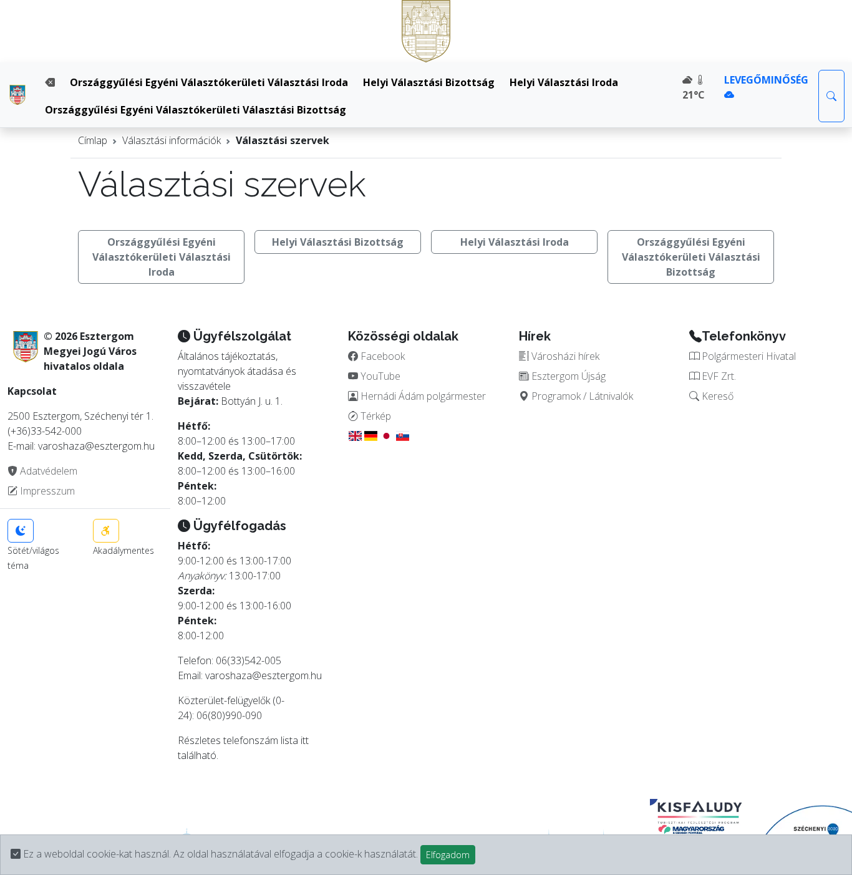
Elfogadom (448, 855)
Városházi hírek (564, 356)
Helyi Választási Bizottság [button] (338, 242)
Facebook (381, 356)
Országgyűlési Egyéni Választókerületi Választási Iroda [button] (161, 257)
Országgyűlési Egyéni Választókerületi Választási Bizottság (195, 110)
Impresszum (46, 491)
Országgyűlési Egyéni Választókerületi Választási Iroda (209, 82)
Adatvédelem (47, 471)
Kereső (716, 396)
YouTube (379, 376)
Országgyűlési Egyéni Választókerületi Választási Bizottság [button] (691, 257)
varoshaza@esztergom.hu (263, 675)
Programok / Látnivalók (581, 396)
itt (305, 740)
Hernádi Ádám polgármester (422, 396)
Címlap (92, 140)
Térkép (374, 416)
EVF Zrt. (717, 376)
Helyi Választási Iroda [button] (514, 242)
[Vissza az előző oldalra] (50, 82)
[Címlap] (17, 95)
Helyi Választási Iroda (564, 82)
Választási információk (171, 140)
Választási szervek (282, 140)
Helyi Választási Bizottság (429, 82)
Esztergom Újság (567, 376)
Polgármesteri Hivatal (747, 356)
